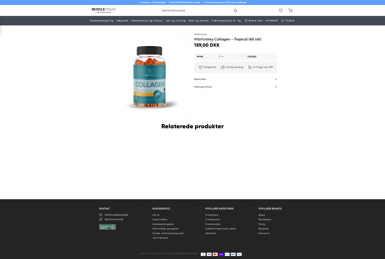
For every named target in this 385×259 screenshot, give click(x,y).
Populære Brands (270, 208)
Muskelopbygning (101, 20)
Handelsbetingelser (163, 224)
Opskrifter (210, 233)
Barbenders (265, 219)
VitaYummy (200, 34)
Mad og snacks (199, 20)
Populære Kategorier (219, 208)
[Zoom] (149, 74)
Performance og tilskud (147, 20)
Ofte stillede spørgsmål (165, 228)
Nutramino (264, 233)
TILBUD (290, 20)
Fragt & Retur (159, 219)
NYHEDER (272, 20)
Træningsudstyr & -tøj (227, 20)
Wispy (262, 215)
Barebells (264, 228)
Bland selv (256, 20)
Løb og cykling (176, 20)
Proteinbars (211, 215)
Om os (156, 215)
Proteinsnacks (212, 224)
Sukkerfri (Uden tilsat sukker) (220, 228)
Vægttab (122, 20)
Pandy (262, 224)
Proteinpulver (212, 219)
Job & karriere (160, 237)
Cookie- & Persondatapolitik (168, 233)
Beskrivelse (200, 79)
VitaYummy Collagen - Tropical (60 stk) (16, 169)
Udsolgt (16, 180)
